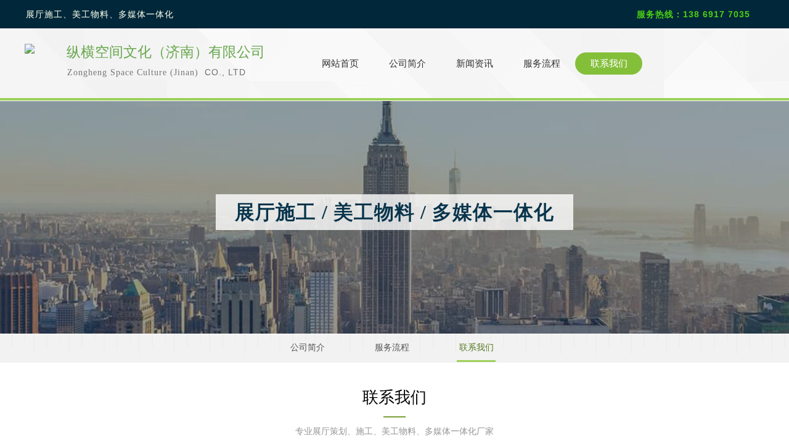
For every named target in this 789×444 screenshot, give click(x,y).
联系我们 (609, 63)
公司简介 (407, 63)
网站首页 (340, 63)
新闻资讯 (474, 63)
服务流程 (541, 63)
